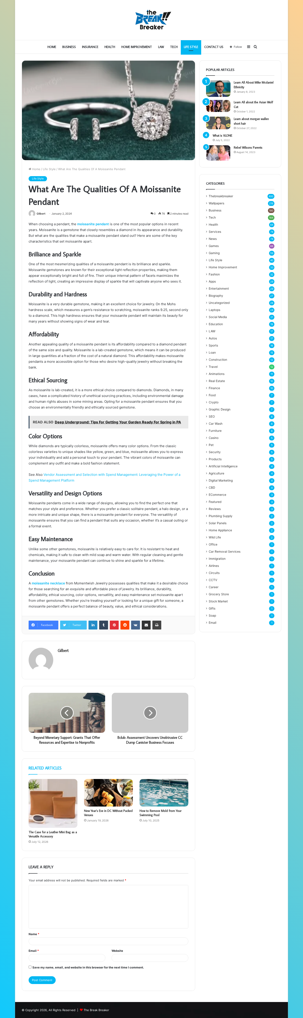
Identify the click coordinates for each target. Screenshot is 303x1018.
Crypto (213, 402)
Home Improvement (136, 47)
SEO (212, 416)
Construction (218, 359)
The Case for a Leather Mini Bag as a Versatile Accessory (53, 834)
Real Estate (217, 381)
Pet (211, 445)
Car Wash (215, 423)
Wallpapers (216, 203)
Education (216, 324)
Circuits (214, 573)
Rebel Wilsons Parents (248, 147)
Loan (212, 352)
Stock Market (218, 601)
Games (214, 246)
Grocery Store (219, 594)
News (213, 239)
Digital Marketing (221, 480)
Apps (212, 281)
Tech (174, 47)
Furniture (215, 430)
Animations (216, 374)
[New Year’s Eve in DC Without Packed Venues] (108, 793)
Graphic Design (219, 409)
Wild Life (215, 537)
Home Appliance (220, 530)
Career (213, 587)
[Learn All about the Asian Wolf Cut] (218, 106)
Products (215, 459)
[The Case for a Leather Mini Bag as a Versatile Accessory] (53, 803)
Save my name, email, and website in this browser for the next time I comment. (88, 967)
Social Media (218, 317)
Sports (213, 345)
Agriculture (216, 473)
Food (212, 395)
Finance (214, 388)
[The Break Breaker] (151, 20)
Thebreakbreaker (221, 196)
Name (34, 934)
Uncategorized (219, 303)
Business (69, 47)
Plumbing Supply (220, 516)
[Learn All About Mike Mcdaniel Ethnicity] (218, 88)
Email (34, 950)
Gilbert (41, 213)
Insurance (90, 47)
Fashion (214, 274)
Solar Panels (217, 523)
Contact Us (213, 47)
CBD (212, 487)
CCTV (213, 580)
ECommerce (217, 494)
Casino (213, 438)
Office (213, 544)
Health (109, 47)
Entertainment (219, 288)
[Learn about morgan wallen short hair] (218, 123)
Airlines (214, 566)
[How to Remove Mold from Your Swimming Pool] (164, 793)
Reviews (215, 509)
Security (215, 452)
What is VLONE (222, 135)
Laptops (214, 310)
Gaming (214, 253)
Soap (212, 615)
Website (117, 950)
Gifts (212, 608)
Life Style (191, 47)
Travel (213, 367)
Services (215, 231)
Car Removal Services (224, 551)
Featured (215, 502)
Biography (216, 295)
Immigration (217, 558)
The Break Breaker (96, 1010)
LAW (161, 47)
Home (51, 47)
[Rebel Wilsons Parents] (218, 153)
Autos (213, 338)
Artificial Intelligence (223, 466)
